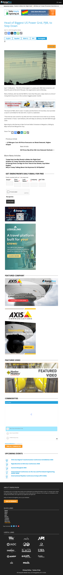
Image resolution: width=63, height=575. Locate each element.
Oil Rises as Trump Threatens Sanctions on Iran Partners (46, 6)
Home (6, 510)
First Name (17, 180)
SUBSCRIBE (7, 522)
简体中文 (25, 38)
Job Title (42, 180)
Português (41, 38)
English (8, 38)
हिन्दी (33, 38)
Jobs (6, 515)
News (6, 512)
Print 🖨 (51, 46)
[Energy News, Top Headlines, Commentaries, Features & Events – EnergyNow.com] (6, 2)
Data (6, 513)
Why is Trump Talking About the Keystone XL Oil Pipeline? (25, 167)
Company (34, 180)
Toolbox (7, 518)
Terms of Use (36, 570)
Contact (7, 519)
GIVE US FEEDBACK (10, 501)
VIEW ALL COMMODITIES (14, 446)
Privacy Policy (27, 570)
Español (16, 38)
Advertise (7, 521)
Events (6, 516)
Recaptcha (9, 196)
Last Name (25, 180)
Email (8, 179)
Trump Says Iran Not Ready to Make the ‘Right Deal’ (23, 159)
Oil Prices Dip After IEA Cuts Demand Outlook (36, 150)
